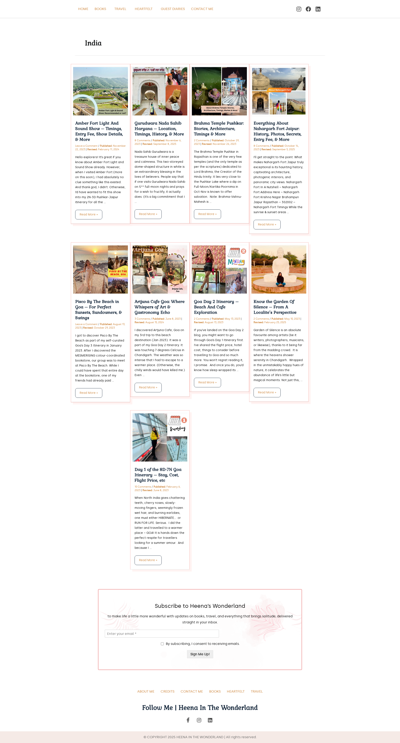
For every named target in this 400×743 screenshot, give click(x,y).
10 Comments (143, 486)
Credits (167, 691)
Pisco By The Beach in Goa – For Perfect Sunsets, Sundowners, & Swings (98, 309)
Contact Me (202, 9)
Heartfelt (143, 9)
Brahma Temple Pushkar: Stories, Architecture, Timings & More (219, 128)
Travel (120, 9)
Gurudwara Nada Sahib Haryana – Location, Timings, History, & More (159, 128)
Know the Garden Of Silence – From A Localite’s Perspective (275, 307)
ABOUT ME (145, 691)
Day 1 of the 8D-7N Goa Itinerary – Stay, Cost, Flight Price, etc (158, 475)
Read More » (88, 213)
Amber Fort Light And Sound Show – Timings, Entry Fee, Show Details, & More (99, 131)
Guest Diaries (173, 9)
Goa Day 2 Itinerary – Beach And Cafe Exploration (216, 307)
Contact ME (192, 691)
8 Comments (142, 140)
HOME (83, 9)
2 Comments (201, 140)
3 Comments (142, 318)
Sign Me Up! (200, 654)
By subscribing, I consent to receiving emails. (203, 644)
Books (100, 9)
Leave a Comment (86, 145)
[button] (101, 9)
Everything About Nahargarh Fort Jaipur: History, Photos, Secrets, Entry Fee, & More (277, 131)
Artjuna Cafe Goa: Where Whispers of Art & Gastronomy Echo (160, 307)
